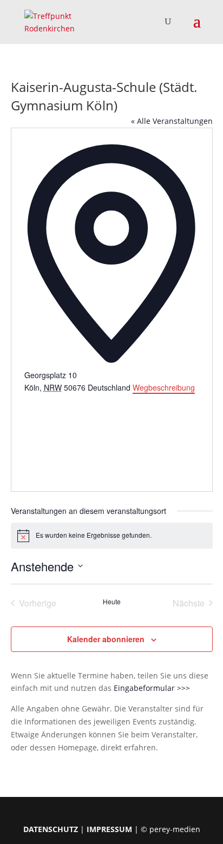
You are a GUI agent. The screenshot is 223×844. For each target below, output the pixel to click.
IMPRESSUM (109, 829)
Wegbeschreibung (164, 387)
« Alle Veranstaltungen (172, 121)
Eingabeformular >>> (152, 688)
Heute (112, 601)
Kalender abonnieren (106, 639)
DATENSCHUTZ (50, 829)
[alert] (112, 536)
